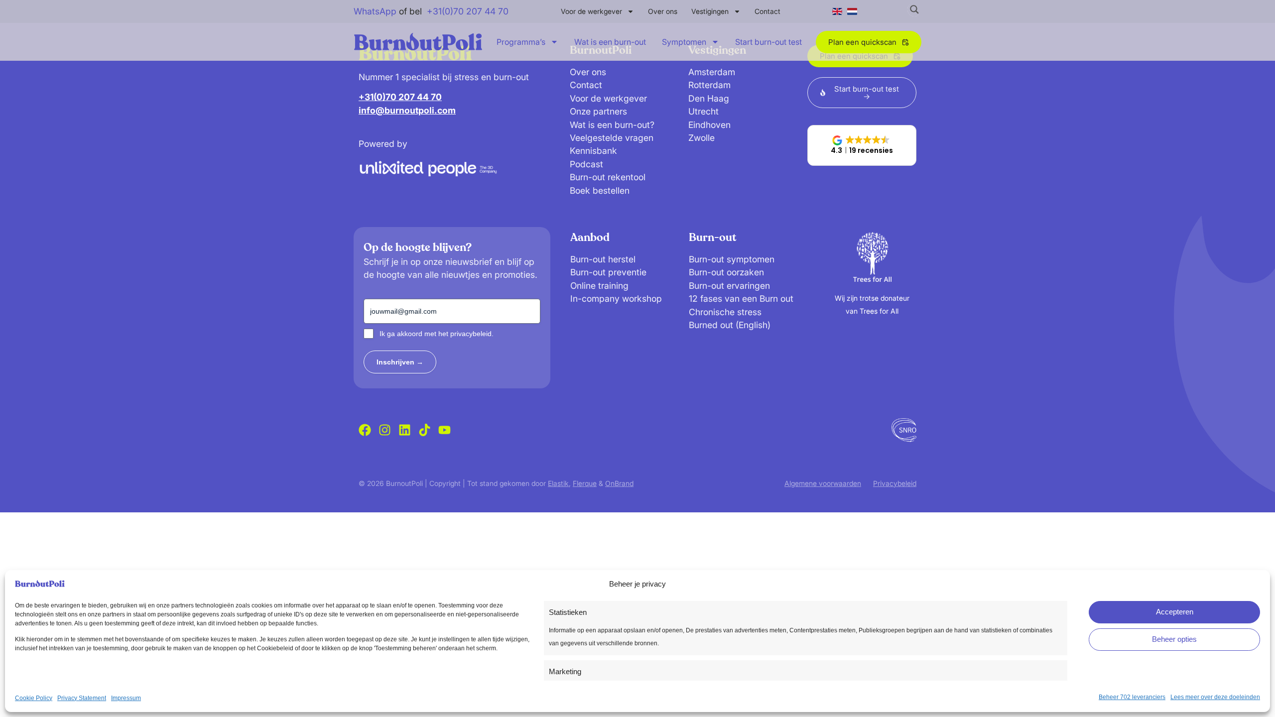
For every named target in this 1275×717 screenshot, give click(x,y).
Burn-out (712, 237)
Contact (767, 11)
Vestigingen (710, 11)
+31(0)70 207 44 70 (468, 11)
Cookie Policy (33, 698)
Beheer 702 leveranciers (1132, 697)
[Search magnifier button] (914, 9)
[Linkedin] (404, 430)
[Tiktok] (424, 430)
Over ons (662, 11)
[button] (861, 145)
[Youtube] (444, 430)
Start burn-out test (768, 42)
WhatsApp (375, 11)
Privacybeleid (894, 483)
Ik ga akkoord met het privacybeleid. (437, 334)
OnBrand (619, 483)
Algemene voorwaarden (822, 483)
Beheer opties (1174, 639)
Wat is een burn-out (610, 42)
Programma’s (521, 42)
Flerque (585, 483)
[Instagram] (385, 430)
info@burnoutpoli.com (407, 110)
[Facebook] (365, 430)
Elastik (558, 483)
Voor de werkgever (591, 11)
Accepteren (1174, 611)
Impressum (126, 698)
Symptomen (684, 42)
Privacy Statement (81, 698)
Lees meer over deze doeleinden (1215, 697)
